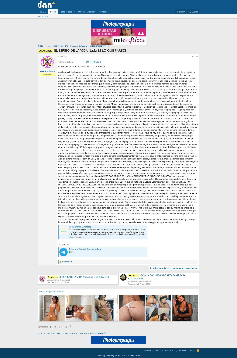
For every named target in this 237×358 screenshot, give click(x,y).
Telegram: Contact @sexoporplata (85, 249)
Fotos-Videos (66, 11)
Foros (53, 11)
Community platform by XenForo (118, 356)
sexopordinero (47, 71)
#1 (197, 56)
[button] (74, 11)
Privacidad (169, 350)
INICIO (43, 11)
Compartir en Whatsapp (80, 226)
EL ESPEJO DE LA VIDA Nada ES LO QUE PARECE (78, 276)
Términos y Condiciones (153, 350)
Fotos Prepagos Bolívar (51, 291)
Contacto (103, 11)
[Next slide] (194, 308)
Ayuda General (181, 350)
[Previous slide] (42, 308)
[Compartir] (193, 56)
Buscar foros (43, 16)
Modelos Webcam (86, 11)
